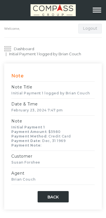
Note (16, 121)
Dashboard (24, 48)
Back (53, 197)
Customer (21, 156)
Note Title (21, 87)
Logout (90, 28)
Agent (18, 173)
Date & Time (24, 104)
